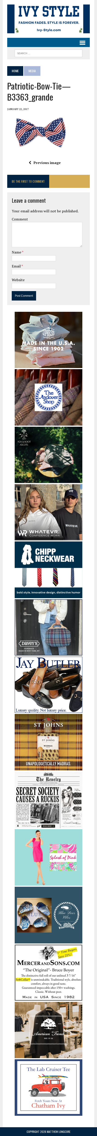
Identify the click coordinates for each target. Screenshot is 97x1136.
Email (16, 266)
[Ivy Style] (48, 18)
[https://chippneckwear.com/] (48, 595)
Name (17, 252)
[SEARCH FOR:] (48, 52)
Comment (20, 219)
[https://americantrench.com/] (48, 1055)
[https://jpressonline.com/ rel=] (48, 364)
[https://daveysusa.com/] (48, 652)
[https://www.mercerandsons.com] (48, 997)
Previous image (47, 162)
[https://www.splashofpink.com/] (48, 882)
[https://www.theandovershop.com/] (48, 422)
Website (18, 279)
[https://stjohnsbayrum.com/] (48, 767)
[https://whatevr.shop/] (48, 537)
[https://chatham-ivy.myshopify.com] (48, 1112)
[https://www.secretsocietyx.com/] (48, 824)
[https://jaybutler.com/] (48, 709)
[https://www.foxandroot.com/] (48, 480)
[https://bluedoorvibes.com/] (48, 940)
